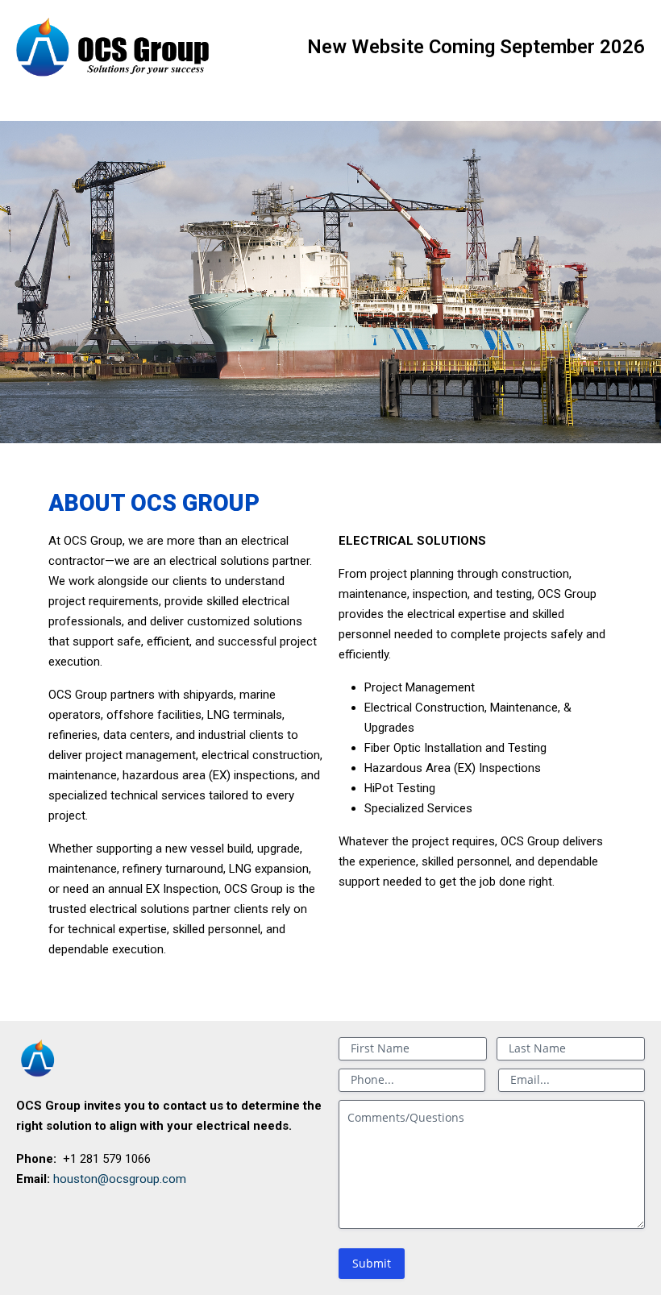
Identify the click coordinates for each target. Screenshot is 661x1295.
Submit (371, 1263)
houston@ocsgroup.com (119, 1179)
